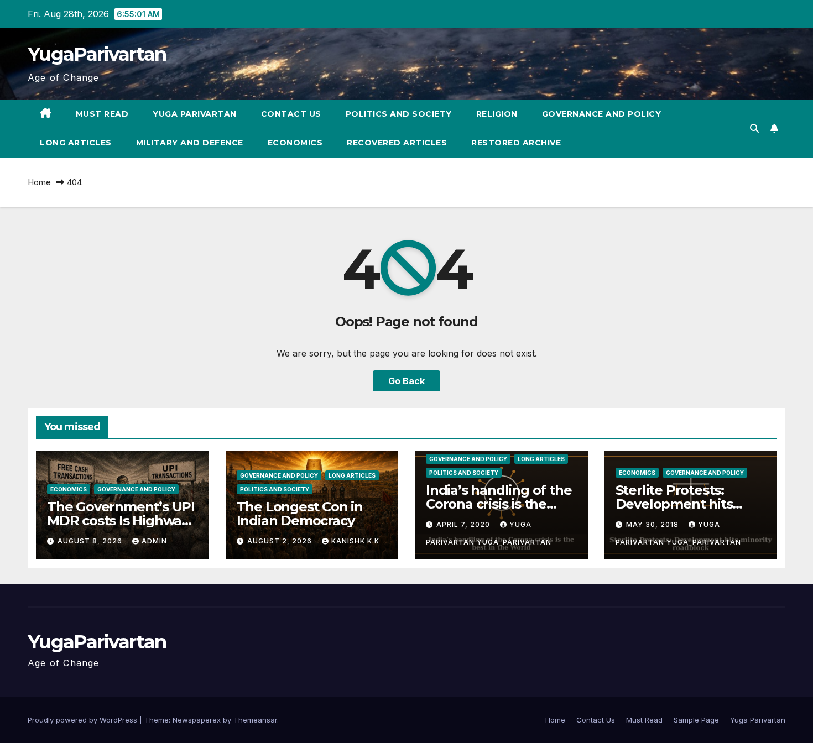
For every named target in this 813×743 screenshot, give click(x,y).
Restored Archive (516, 143)
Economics (295, 143)
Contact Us (291, 114)
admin (154, 541)
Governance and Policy (601, 114)
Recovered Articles (397, 143)
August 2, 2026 (280, 541)
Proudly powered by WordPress (83, 719)
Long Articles (76, 143)
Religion (497, 114)
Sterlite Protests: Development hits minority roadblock (677, 504)
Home (39, 182)
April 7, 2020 (464, 524)
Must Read (102, 114)
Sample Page (696, 719)
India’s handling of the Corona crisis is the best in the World (498, 504)
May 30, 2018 (653, 524)
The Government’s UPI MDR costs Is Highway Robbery (121, 520)
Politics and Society (399, 114)
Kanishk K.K (355, 541)
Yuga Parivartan (195, 114)
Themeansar (255, 719)
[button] (754, 128)
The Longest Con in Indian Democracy (300, 514)
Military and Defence (189, 143)
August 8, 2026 (91, 541)
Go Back (406, 380)
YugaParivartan (97, 54)
